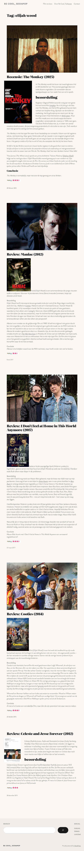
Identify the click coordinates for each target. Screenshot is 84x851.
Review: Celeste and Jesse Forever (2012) (40, 734)
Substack (76, 831)
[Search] (63, 830)
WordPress (77, 846)
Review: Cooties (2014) (25, 614)
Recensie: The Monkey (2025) (30, 77)
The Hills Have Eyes (28, 333)
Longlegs (52, 105)
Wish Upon (66, 115)
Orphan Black (68, 155)
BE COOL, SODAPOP (16, 3)
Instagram (77, 828)
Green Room (43, 481)
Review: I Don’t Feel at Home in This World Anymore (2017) (41, 428)
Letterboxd (77, 834)
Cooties (28, 305)
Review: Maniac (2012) (25, 254)
